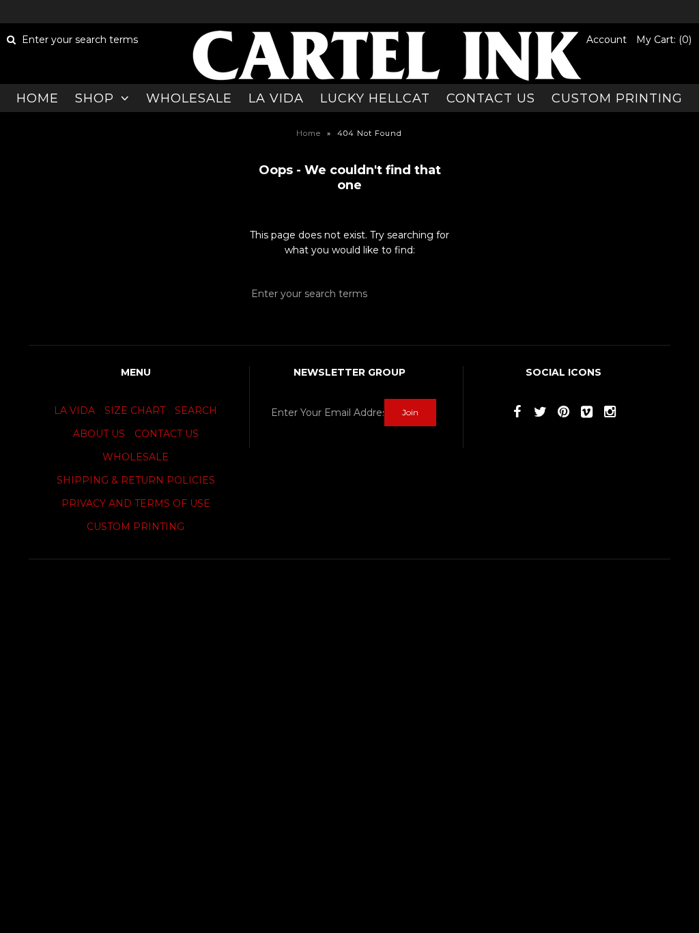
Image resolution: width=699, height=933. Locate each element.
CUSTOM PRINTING (617, 98)
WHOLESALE (189, 98)
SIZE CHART (134, 410)
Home (308, 133)
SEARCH (196, 410)
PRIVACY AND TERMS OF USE (135, 503)
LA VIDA (276, 98)
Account (606, 39)
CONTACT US (490, 98)
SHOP (94, 98)
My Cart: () (663, 39)
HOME (37, 98)
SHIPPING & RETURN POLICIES (136, 480)
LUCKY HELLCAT (375, 98)
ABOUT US (99, 434)
